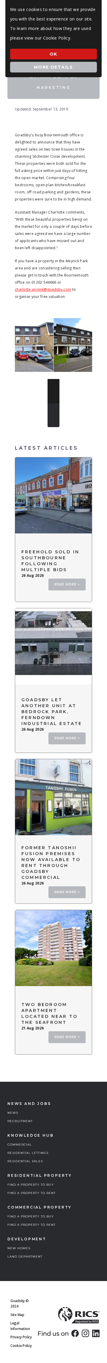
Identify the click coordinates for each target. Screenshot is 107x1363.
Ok (53, 54)
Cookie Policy (21, 1345)
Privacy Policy (21, 1337)
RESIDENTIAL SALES (25, 1161)
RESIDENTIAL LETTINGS (27, 1153)
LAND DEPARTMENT (25, 1256)
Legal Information (20, 1326)
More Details (53, 67)
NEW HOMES (18, 1248)
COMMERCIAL (19, 1144)
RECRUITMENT (20, 1121)
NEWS (12, 1113)
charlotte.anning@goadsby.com (43, 289)
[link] (75, 1333)
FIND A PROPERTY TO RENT (31, 1193)
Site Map (17, 1314)
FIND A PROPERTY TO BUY (30, 1185)
